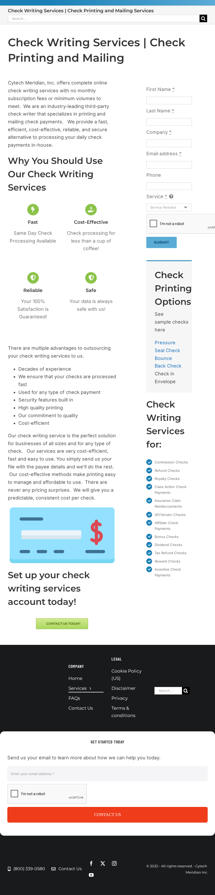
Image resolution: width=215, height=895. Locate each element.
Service (156, 196)
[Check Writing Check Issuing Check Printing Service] (62, 509)
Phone (153, 175)
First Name (160, 89)
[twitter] (102, 863)
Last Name (160, 110)
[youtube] (91, 874)
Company (158, 132)
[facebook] (91, 863)
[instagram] (114, 863)
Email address (163, 153)
